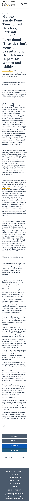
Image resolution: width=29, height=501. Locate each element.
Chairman (14, 475)
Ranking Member (14, 478)
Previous (8, 458)
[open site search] (22, 4)
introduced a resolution (15, 111)
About (14, 487)
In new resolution (7, 71)
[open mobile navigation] (25, 4)
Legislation (14, 481)
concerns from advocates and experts (14, 187)
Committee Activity (14, 472)
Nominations (14, 484)
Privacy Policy (14, 490)
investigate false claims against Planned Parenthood (14, 183)
